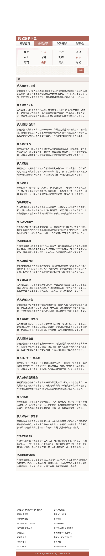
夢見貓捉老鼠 (24, 280)
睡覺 (26, 52)
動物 (61, 57)
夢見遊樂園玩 (22, 514)
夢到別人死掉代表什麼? (63, 537)
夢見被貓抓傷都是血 (27, 377)
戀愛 (78, 62)
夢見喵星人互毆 (25, 105)
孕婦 (43, 57)
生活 (61, 52)
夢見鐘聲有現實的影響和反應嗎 (29, 510)
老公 (78, 52)
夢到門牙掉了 (22, 547)
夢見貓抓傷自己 (25, 338)
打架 (43, 52)
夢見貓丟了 (23, 183)
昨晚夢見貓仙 (24, 202)
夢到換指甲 (21, 542)
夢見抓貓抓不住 (25, 299)
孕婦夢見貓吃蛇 (25, 436)
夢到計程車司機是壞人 (63, 533)
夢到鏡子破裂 (59, 523)
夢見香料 (57, 519)
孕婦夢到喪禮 (59, 510)
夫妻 (61, 62)
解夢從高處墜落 (60, 547)
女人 (26, 57)
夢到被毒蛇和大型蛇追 (26, 523)
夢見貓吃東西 (24, 144)
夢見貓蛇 (20, 533)
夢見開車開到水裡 (24, 528)
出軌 (43, 62)
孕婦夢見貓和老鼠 (26, 455)
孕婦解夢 (61, 43)
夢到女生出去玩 (60, 514)
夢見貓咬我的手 (25, 222)
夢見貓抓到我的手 (26, 124)
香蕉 (78, 57)
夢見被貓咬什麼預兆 (27, 319)
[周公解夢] (27, 38)
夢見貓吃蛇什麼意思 (27, 416)
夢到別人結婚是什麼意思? (64, 528)
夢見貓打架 (23, 163)
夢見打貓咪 (23, 397)
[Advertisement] (52, 18)
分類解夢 (43, 43)
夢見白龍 (57, 542)
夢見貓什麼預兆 (25, 261)
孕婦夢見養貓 (24, 241)
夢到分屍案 (21, 537)
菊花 (26, 62)
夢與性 (80, 43)
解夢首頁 (25, 43)
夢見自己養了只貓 (26, 85)
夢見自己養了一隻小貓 (28, 358)
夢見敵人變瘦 (22, 519)
